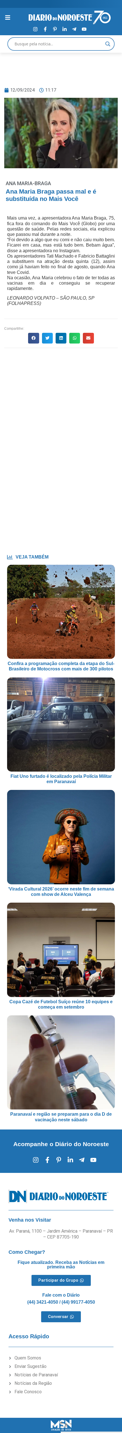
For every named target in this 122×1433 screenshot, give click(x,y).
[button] (33, 338)
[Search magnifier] (108, 44)
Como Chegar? (27, 1252)
